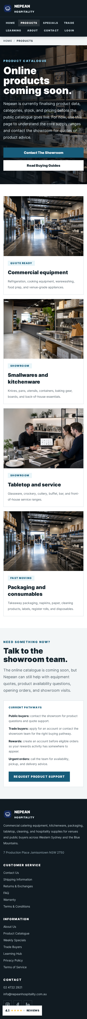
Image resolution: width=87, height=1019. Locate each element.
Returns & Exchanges (18, 886)
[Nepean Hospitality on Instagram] (7, 1004)
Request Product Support (39, 776)
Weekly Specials (14, 940)
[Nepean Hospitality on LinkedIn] (28, 1004)
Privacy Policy (13, 960)
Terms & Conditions (16, 906)
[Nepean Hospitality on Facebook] (18, 1004)
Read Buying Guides (43, 165)
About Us (9, 926)
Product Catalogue (16, 933)
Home (10, 22)
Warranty (9, 899)
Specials (50, 22)
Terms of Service (15, 967)
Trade (69, 22)
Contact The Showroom (43, 152)
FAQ (6, 893)
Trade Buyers (12, 947)
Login (69, 30)
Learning (13, 30)
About (32, 30)
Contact (51, 30)
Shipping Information (17, 879)
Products (29, 22)
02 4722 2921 (12, 987)
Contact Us (11, 872)
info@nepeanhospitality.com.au (25, 994)
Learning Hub (12, 953)
